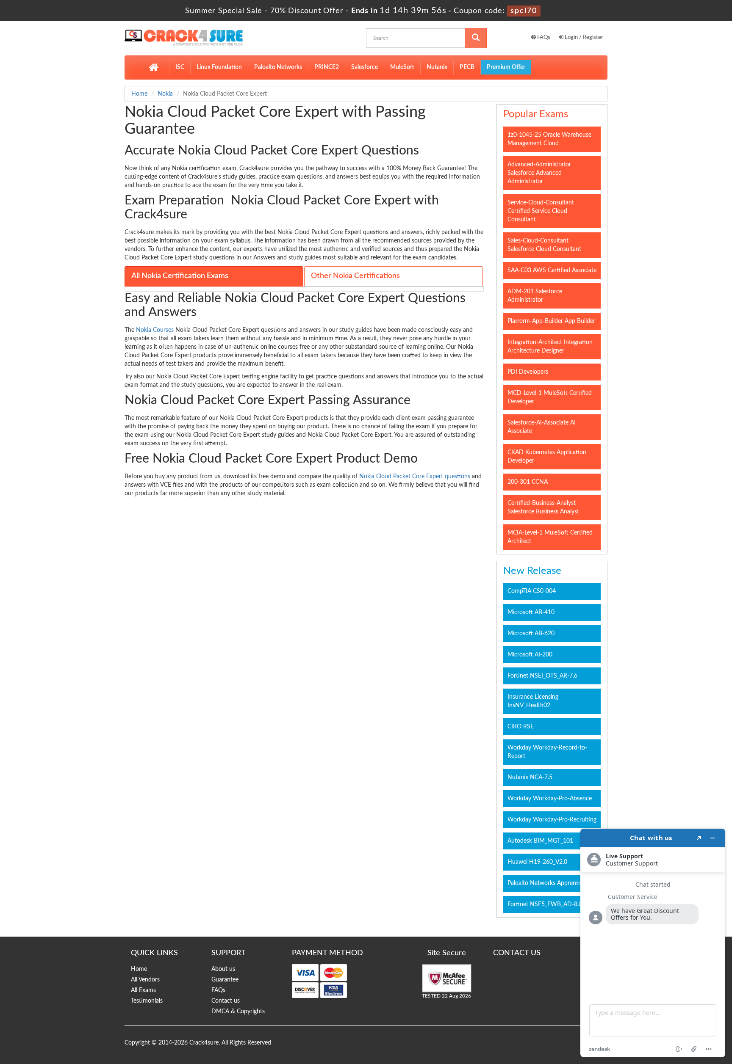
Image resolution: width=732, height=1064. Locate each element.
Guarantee (224, 980)
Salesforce (364, 67)
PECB (467, 67)
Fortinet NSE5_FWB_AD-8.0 (544, 904)
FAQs (543, 37)
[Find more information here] (653, 943)
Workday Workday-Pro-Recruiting (551, 820)
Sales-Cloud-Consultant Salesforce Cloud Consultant (544, 245)
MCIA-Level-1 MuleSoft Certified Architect (550, 537)
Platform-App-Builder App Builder (551, 321)
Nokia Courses (155, 330)
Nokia (165, 94)
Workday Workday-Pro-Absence (549, 799)
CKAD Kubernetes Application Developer (546, 456)
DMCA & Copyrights (238, 1011)
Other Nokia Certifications (355, 276)
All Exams (143, 990)
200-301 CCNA (527, 482)
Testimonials (147, 1001)
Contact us (225, 1001)
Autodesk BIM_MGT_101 (540, 841)
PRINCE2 (326, 67)
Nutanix (437, 67)
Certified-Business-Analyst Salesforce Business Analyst (543, 507)
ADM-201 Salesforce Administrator (534, 296)
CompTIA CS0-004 (531, 591)
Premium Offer (506, 67)
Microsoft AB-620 (531, 634)
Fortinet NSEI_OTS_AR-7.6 (542, 676)
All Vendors (145, 980)
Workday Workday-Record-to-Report (547, 752)
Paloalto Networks (278, 67)
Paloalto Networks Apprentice (546, 883)
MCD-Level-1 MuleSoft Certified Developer (549, 397)
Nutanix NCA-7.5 (529, 777)
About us (223, 969)
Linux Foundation (219, 67)
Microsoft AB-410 (531, 612)
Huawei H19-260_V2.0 (537, 862)
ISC (179, 67)
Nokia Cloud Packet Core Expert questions (414, 477)
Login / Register (583, 37)
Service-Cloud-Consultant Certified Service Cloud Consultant (540, 211)
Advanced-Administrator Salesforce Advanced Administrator (539, 173)
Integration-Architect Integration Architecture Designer (550, 346)
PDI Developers (527, 372)
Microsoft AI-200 (529, 655)
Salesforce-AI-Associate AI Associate (541, 427)
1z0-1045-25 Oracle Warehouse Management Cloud (549, 139)
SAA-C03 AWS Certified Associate (551, 270)
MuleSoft (402, 67)
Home (139, 94)
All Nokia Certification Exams (179, 276)
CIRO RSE (520, 727)
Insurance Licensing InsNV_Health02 (532, 701)
